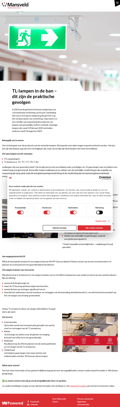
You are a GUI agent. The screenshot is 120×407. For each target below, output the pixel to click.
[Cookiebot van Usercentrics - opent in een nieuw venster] (100, 178)
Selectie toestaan (60, 228)
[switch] (46, 212)
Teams (55, 401)
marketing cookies (78, 386)
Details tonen (101, 221)
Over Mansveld (59, 399)
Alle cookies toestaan (94, 228)
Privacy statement (85, 399)
